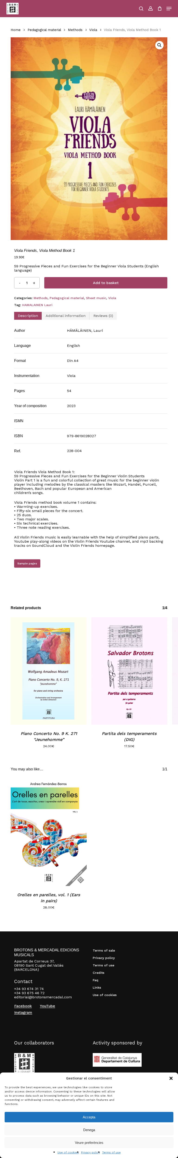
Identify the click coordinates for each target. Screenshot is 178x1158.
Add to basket (106, 283)
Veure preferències (89, 1143)
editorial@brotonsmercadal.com (43, 997)
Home (16, 30)
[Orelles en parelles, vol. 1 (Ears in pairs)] (49, 832)
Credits (98, 972)
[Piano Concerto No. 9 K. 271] (49, 671)
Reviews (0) (103, 315)
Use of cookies (68, 1152)
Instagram (23, 1012)
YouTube (47, 1006)
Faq (95, 980)
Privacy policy (90, 1152)
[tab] (28, 316)
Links (97, 987)
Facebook (23, 1006)
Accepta (89, 1117)
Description (28, 315)
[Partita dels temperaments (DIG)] (129, 671)
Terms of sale (104, 950)
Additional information (66, 315)
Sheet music (96, 298)
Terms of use (111, 1152)
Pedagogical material (44, 30)
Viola (93, 30)
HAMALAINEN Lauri (37, 305)
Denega (89, 1130)
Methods (75, 30)
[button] (171, 1078)
